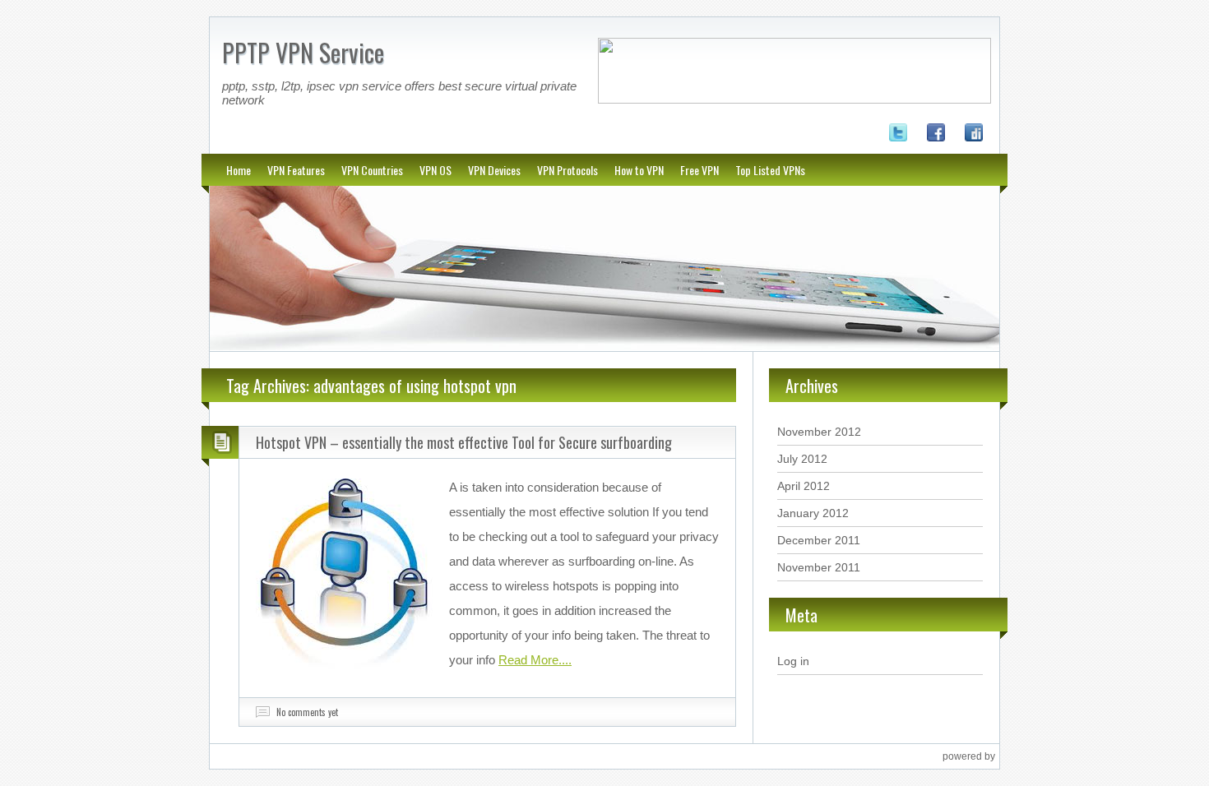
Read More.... (535, 660)
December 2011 (818, 540)
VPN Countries (372, 169)
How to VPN (639, 169)
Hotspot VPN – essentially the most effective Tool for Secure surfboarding (464, 442)
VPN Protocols (567, 169)
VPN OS (435, 169)
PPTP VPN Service (303, 52)
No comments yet (307, 712)
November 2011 (818, 567)
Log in (793, 661)
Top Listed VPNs (770, 169)
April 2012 (803, 485)
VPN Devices (494, 169)
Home (238, 169)
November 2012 (819, 431)
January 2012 (813, 513)
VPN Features (296, 169)
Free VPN (699, 169)
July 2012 (802, 458)
